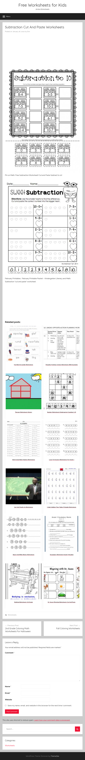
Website (8, 700)
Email (8, 693)
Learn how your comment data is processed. (52, 720)
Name (8, 686)
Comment (9, 653)
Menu (8, 16)
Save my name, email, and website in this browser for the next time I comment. (40, 705)
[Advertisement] (42, 48)
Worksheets (12, 615)
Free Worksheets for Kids (42, 5)
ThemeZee (55, 756)
